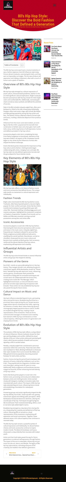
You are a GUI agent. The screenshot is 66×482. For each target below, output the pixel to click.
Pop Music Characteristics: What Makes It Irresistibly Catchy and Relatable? (56, 98)
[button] (55, 5)
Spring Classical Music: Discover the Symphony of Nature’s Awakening (56, 82)
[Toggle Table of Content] (21, 65)
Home (13, 27)
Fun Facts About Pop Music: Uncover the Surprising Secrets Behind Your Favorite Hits (56, 51)
